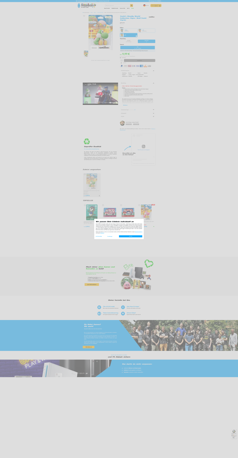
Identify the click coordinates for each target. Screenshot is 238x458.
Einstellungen (109, 236)
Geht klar (130, 236)
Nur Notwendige (99, 236)
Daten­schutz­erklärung (138, 231)
